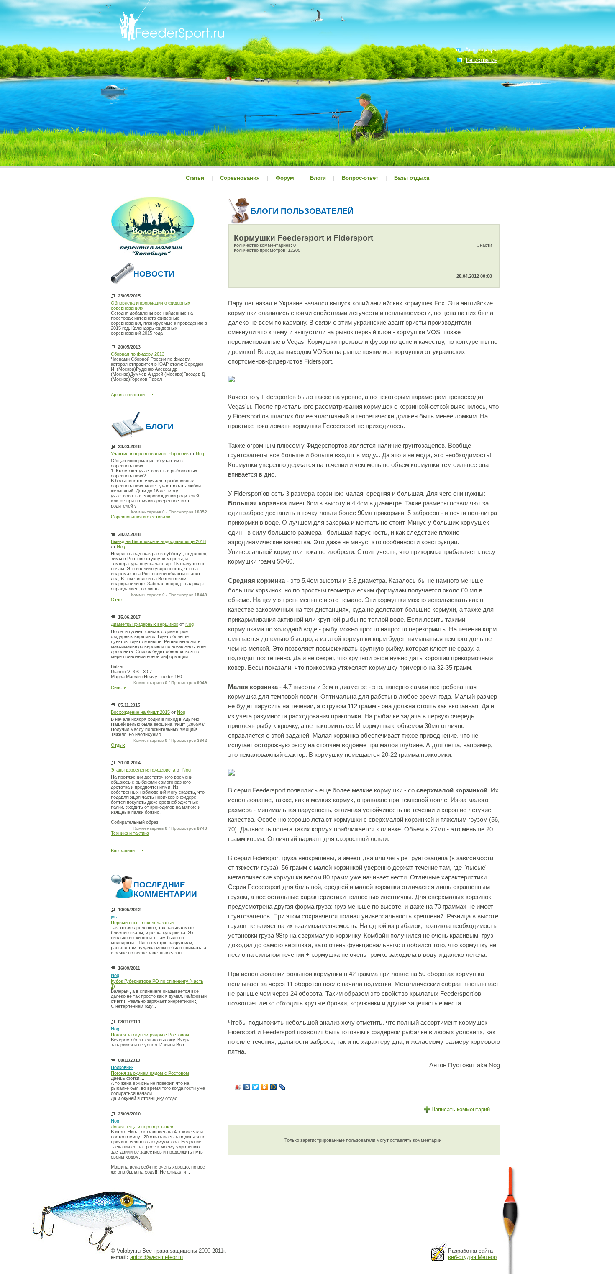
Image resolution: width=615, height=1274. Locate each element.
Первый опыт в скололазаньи (142, 922)
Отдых (118, 745)
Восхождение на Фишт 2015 (140, 712)
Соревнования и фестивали (140, 516)
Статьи (195, 178)
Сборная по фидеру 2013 (137, 353)
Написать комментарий (460, 1109)
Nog (200, 453)
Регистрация (481, 60)
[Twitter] (255, 1087)
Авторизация (481, 49)
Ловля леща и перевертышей (142, 1126)
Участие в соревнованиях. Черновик (150, 453)
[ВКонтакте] (247, 1087)
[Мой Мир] (273, 1087)
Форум (285, 178)
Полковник (122, 1067)
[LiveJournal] (282, 1087)
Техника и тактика (130, 833)
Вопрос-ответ (360, 178)
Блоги (318, 178)
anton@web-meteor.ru (156, 1257)
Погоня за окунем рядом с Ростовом (150, 1034)
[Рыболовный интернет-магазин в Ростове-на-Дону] (153, 257)
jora (114, 916)
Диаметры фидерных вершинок (144, 624)
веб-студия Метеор (472, 1257)
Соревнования (240, 178)
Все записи (123, 850)
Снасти (118, 687)
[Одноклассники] (264, 1087)
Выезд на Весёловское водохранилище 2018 (158, 541)
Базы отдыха (411, 178)
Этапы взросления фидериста (143, 769)
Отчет (117, 599)
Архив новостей (128, 394)
